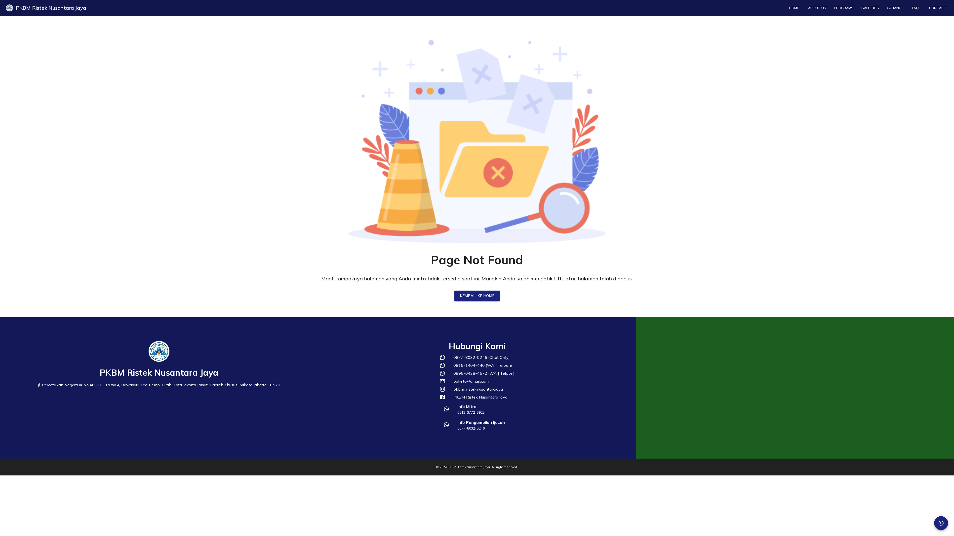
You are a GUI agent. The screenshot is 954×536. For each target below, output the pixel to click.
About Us (817, 8)
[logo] (9, 7)
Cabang (894, 8)
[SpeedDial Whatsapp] (941, 523)
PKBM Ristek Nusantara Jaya (51, 8)
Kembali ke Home (477, 295)
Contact (937, 8)
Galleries (870, 8)
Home (794, 8)
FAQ (915, 8)
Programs (843, 8)
